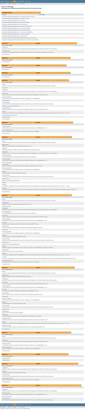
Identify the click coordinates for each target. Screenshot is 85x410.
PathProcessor (5, 178)
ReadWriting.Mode (6, 107)
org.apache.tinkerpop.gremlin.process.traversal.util (14, 35)
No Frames (14, 3)
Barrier (3, 84)
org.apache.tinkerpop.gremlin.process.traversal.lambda (15, 22)
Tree (17, 1)
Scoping (4, 111)
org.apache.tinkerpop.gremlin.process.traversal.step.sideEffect (17, 32)
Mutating (4, 171)
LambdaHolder (5, 164)
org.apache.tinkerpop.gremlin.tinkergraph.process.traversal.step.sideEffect (20, 39)
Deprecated (22, 1)
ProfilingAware (5, 249)
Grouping (4, 222)
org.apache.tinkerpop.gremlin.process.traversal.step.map (16, 30)
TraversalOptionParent (7, 130)
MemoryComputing (6, 96)
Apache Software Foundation (16, 408)
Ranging (4, 182)
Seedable (4, 188)
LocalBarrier (5, 229)
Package (7, 1)
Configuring (5, 47)
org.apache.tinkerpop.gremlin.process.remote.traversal (15, 18)
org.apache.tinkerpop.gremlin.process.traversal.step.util (16, 33)
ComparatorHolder (6, 206)
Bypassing (4, 148)
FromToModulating (6, 155)
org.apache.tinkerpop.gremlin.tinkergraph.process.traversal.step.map (19, 37)
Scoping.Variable (6, 117)
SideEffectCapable (6, 325)
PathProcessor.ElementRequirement (11, 106)
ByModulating (5, 144)
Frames (9, 3)
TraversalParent (6, 54)
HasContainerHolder (7, 162)
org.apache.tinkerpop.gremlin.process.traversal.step (26, 12)
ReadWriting (5, 314)
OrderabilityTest (6, 100)
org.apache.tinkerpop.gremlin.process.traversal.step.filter (16, 28)
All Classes (21, 3)
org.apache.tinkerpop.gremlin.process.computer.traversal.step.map (18, 16)
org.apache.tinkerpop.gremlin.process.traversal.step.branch (16, 26)
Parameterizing (5, 50)
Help (30, 1)
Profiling (4, 246)
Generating (4, 93)
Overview (2, 1)
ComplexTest (5, 87)
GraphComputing (6, 126)
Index (26, 1)
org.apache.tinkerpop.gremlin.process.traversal (13, 20)
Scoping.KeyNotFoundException (9, 115)
